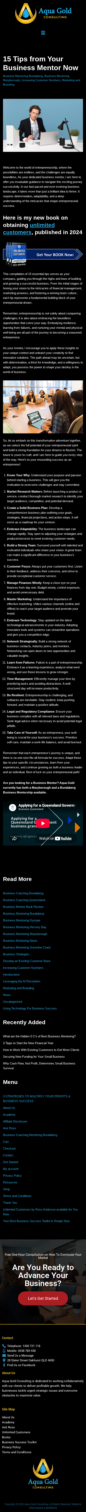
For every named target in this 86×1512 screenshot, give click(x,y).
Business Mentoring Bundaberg (23, 76)
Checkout (9, 1148)
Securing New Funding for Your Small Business (34, 1056)
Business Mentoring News (20, 940)
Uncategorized (12, 1001)
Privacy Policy (12, 1175)
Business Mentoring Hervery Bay (24, 927)
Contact (8, 1155)
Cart (6, 1141)
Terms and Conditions (17, 1196)
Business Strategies (16, 954)
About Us (9, 1107)
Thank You (10, 1202)
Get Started (10, 1162)
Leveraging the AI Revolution (21, 981)
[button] (43, 33)
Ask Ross (9, 1128)
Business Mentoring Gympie (21, 920)
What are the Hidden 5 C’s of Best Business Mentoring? (39, 1036)
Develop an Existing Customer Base (26, 961)
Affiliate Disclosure (15, 1121)
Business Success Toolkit (19, 1442)
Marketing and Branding (18, 988)
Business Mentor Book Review (23, 906)
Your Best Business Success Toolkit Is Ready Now (36, 1221)
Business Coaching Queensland (24, 900)
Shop (6, 1189)
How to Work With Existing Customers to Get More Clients (41, 1050)
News (7, 995)
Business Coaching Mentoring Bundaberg (30, 1135)
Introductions (11, 974)
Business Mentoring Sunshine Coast (27, 947)
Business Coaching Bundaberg (23, 893)
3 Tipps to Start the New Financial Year (28, 1043)
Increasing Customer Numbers (41, 80)
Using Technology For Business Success (30, 1008)
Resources (10, 1182)
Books (6, 1437)
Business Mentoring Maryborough (25, 934)
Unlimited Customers (16, 1432)
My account (10, 1168)
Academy (9, 1114)
